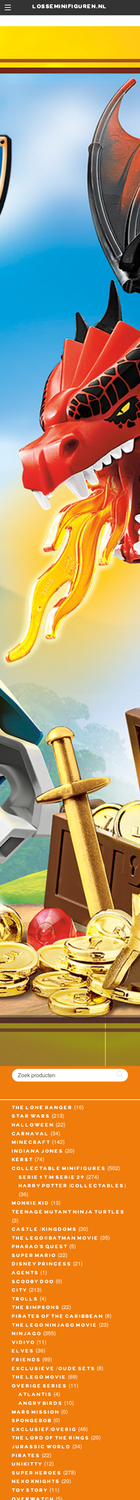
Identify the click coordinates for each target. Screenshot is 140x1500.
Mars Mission (36, 1413)
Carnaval (30, 1134)
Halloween (33, 1125)
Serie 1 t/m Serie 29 (52, 1178)
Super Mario (34, 1256)
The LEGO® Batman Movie (55, 1239)
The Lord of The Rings (51, 1438)
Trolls (25, 1299)
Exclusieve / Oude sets (53, 1369)
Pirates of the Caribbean (58, 1317)
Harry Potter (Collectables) (72, 1186)
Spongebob (32, 1421)
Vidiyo (23, 1343)
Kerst (22, 1160)
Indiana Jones (38, 1152)
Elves (23, 1351)
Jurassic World (41, 1447)
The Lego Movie (39, 1378)
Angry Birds (41, 1404)
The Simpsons (36, 1308)
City (20, 1291)
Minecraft (31, 1143)
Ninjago (27, 1334)
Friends (26, 1360)
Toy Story (30, 1491)
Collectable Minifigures (59, 1169)
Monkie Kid (31, 1204)
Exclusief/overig (44, 1430)
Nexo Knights (36, 1482)
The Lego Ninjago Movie (55, 1326)
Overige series (39, 1386)
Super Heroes (37, 1473)
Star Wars (31, 1117)
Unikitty (27, 1465)
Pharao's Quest (40, 1247)
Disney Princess (42, 1264)
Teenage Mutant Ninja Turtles (68, 1212)
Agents (25, 1273)
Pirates (26, 1456)
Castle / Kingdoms (44, 1230)
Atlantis (35, 1395)
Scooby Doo (33, 1282)
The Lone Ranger (42, 1108)
